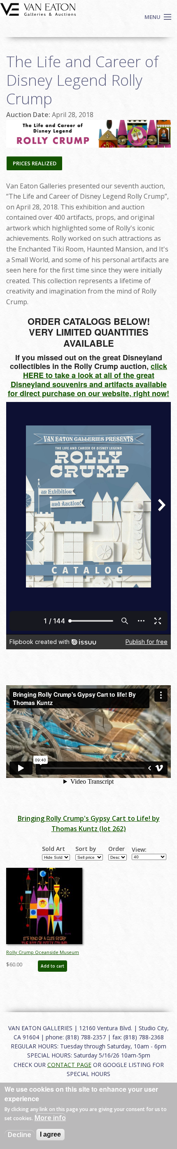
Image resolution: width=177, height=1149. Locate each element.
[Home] (38, 8)
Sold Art (53, 849)
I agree (50, 1134)
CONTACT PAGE (69, 1065)
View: (139, 850)
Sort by (85, 849)
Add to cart (52, 966)
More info (50, 1117)
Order (116, 849)
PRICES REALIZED (34, 163)
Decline (19, 1134)
